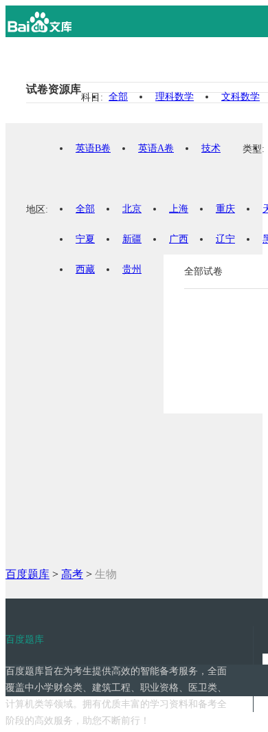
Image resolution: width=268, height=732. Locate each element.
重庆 (225, 209)
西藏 (85, 269)
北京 (132, 209)
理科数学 (174, 97)
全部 (118, 97)
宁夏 (85, 239)
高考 (72, 574)
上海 (178, 209)
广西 (178, 239)
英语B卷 (93, 148)
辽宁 (225, 239)
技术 (211, 148)
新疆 (132, 239)
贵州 (132, 269)
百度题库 (27, 574)
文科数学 (240, 97)
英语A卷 (156, 148)
